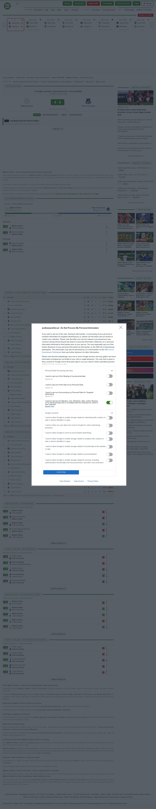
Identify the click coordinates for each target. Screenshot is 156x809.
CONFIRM (61, 472)
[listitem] (79, 370)
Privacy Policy (93, 481)
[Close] (121, 328)
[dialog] (78, 404)
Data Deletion (65, 481)
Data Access (79, 481)
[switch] (109, 376)
